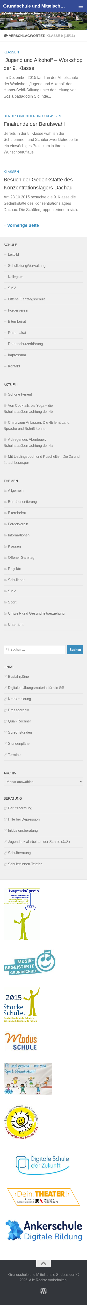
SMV (12, 288)
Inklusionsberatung (23, 830)
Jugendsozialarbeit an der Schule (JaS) (39, 841)
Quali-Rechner (19, 721)
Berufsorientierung (23, 116)
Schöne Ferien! (20, 394)
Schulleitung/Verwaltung (26, 265)
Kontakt (14, 366)
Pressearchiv (18, 710)
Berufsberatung (20, 808)
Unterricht (15, 624)
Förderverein (18, 310)
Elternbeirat (17, 321)
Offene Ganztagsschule (26, 299)
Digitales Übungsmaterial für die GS (36, 688)
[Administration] (43, 1291)
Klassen (11, 52)
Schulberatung (19, 853)
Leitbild (13, 254)
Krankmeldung (19, 699)
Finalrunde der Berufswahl (34, 124)
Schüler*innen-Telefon (25, 864)
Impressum (17, 355)
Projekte (14, 569)
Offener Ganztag (21, 557)
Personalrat (17, 332)
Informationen (18, 535)
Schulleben (16, 580)
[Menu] (81, 6)
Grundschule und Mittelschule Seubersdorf (34, 5)
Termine (14, 755)
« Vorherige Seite (21, 225)
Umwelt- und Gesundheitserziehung (36, 613)
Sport (12, 602)
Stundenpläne (18, 743)
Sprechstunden (20, 732)
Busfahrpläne (18, 676)
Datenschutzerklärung (25, 344)
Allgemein (15, 490)
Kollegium (15, 277)
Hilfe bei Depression (24, 819)
